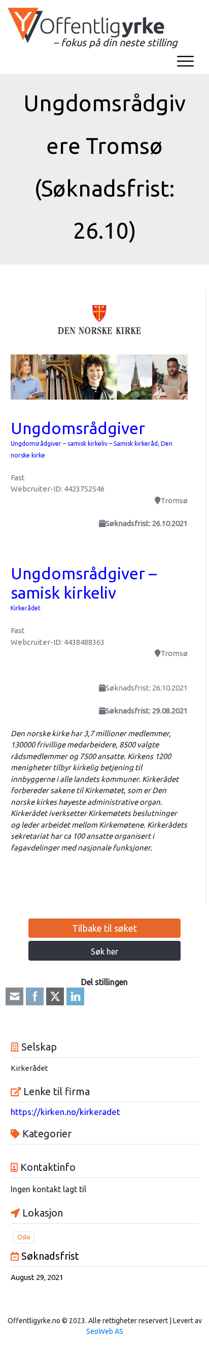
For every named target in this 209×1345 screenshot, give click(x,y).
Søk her (104, 951)
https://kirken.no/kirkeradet (65, 1112)
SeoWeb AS (104, 1331)
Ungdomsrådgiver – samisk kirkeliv (84, 583)
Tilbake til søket (104, 928)
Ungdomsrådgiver (78, 428)
